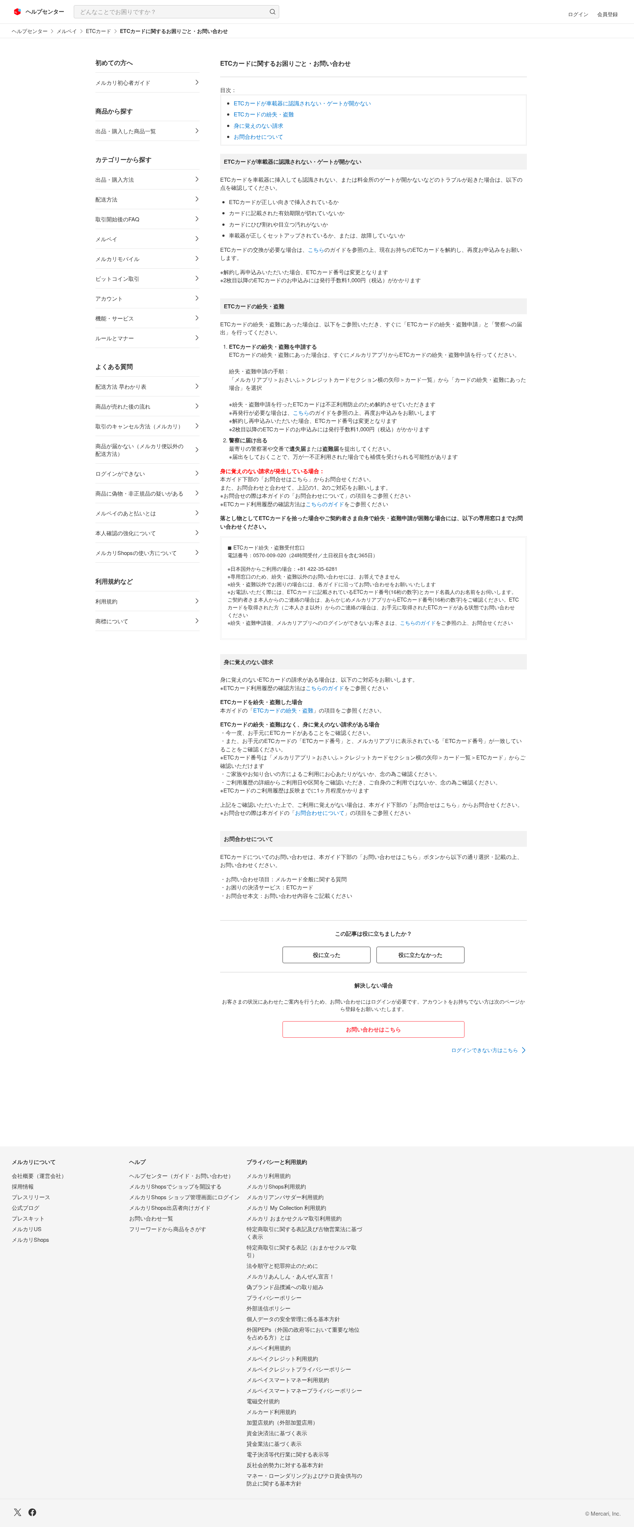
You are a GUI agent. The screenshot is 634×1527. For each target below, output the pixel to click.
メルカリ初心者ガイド (122, 82)
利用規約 (106, 601)
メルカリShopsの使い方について (136, 552)
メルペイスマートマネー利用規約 (288, 1379)
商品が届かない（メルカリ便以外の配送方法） (139, 449)
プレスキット (28, 1218)
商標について (111, 621)
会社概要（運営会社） (39, 1175)
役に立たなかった (420, 955)
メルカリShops (30, 1239)
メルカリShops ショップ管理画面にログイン (184, 1197)
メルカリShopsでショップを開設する (175, 1186)
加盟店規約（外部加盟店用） (282, 1422)
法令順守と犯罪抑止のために (282, 1265)
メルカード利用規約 (271, 1411)
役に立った (326, 955)
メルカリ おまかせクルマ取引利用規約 (294, 1218)
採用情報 (23, 1186)
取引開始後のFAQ (117, 219)
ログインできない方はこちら (484, 1049)
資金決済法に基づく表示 (277, 1433)
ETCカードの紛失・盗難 (264, 114)
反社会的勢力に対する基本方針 (285, 1465)
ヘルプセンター (30, 31)
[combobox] (176, 11)
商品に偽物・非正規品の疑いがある (139, 493)
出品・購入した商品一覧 (125, 131)
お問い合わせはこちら (373, 1029)
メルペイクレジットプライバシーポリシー (299, 1369)
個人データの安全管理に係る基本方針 (293, 1319)
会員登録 (607, 14)
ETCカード (98, 31)
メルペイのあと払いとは (125, 513)
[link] (489, 1050)
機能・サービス (114, 318)
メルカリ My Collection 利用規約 (286, 1207)
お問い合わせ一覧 (151, 1218)
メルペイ (67, 31)
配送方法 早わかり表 (120, 386)
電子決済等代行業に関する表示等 (288, 1454)
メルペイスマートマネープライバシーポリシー (304, 1390)
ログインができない (120, 473)
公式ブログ (25, 1207)
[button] (272, 12)
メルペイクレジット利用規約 (282, 1358)
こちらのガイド (325, 504)
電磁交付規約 (263, 1401)
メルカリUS (26, 1229)
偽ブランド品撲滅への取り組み (285, 1287)
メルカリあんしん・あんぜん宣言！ (291, 1276)
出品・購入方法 (114, 179)
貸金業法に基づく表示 (274, 1443)
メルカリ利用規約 (269, 1175)
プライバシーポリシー (274, 1297)
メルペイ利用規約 (269, 1348)
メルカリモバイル (117, 258)
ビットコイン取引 (117, 278)
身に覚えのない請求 (258, 125)
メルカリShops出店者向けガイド (170, 1207)
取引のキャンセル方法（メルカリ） (139, 426)
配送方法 (106, 199)
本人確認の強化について (125, 533)
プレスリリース (31, 1197)
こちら (316, 249)
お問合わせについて (258, 136)
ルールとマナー (114, 338)
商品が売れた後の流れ (122, 406)
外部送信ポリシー (269, 1308)
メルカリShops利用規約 (276, 1186)
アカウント (109, 298)
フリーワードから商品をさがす (167, 1229)
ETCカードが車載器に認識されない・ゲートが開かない (302, 103)
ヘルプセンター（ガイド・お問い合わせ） (181, 1175)
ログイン (578, 14)
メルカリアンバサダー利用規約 (285, 1197)
